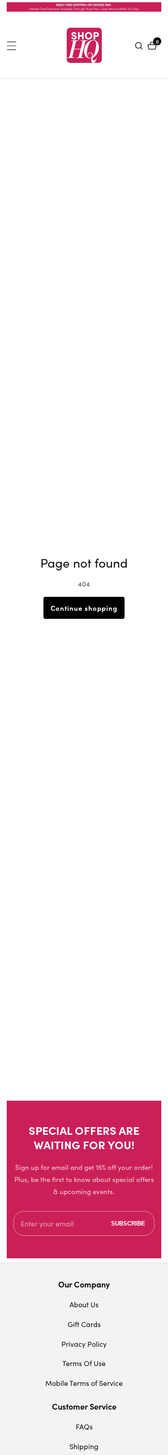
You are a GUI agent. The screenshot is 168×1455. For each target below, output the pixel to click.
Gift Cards (84, 1324)
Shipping (84, 1446)
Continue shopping (84, 608)
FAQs (84, 1426)
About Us (84, 1304)
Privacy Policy (84, 1344)
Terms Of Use (84, 1363)
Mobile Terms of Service (84, 1383)
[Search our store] (140, 46)
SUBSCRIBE (128, 1223)
